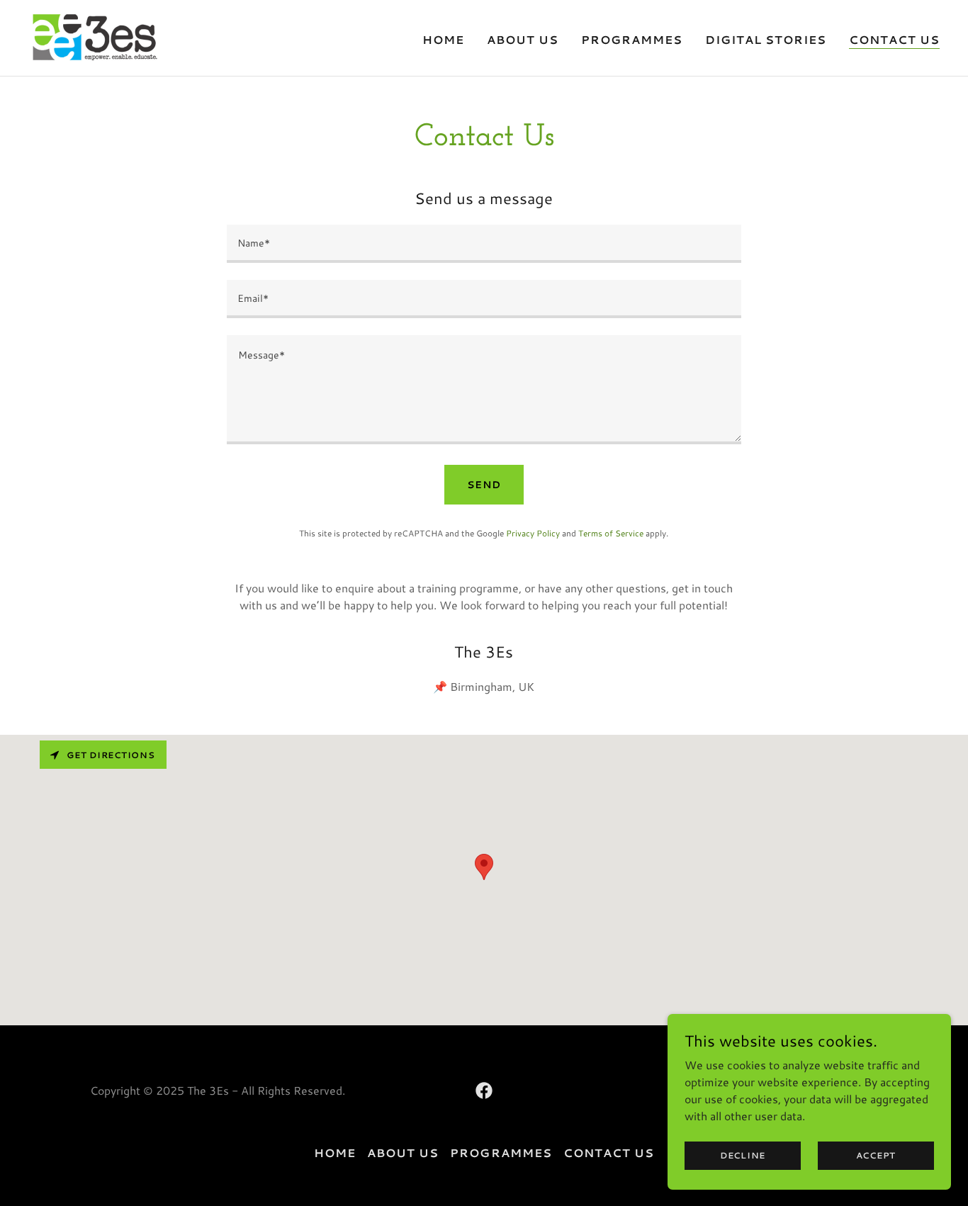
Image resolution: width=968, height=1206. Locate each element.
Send (484, 485)
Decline (742, 1155)
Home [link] (443, 39)
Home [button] (335, 1152)
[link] (93, 36)
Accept (876, 1155)
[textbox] (484, 244)
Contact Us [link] (894, 39)
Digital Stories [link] (765, 39)
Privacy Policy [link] (533, 533)
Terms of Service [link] (610, 533)
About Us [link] (522, 39)
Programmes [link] (631, 39)
